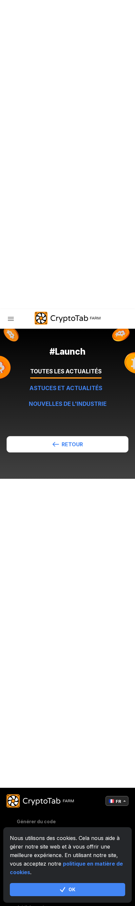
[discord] (48, 279)
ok (71, 889)
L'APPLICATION (39, 229)
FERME (29, 160)
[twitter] (32, 279)
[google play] (65, 279)
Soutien (32, 246)
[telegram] (16, 279)
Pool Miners (37, 194)
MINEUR (30, 177)
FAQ (25, 211)
